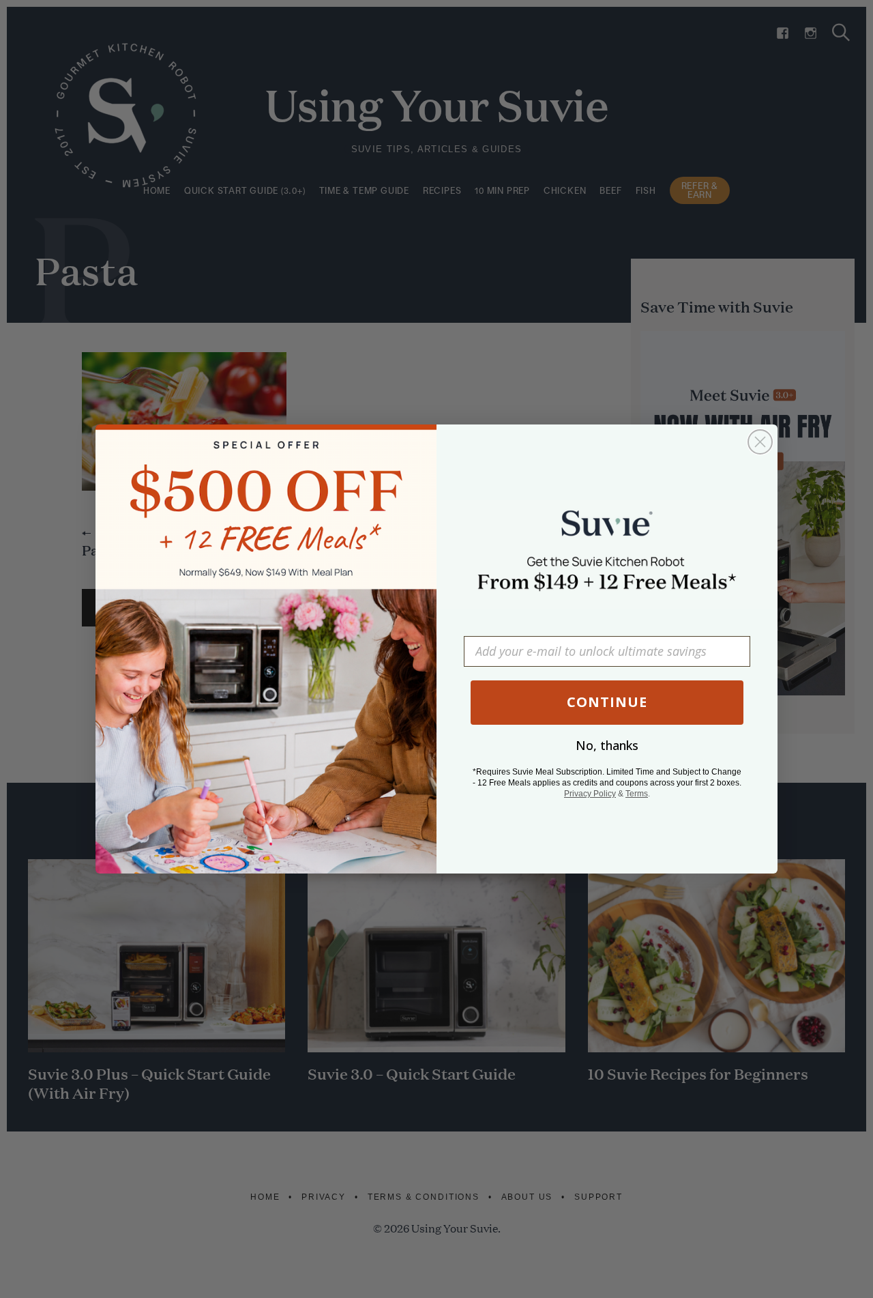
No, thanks (607, 745)
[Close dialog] (760, 442)
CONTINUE (607, 702)
